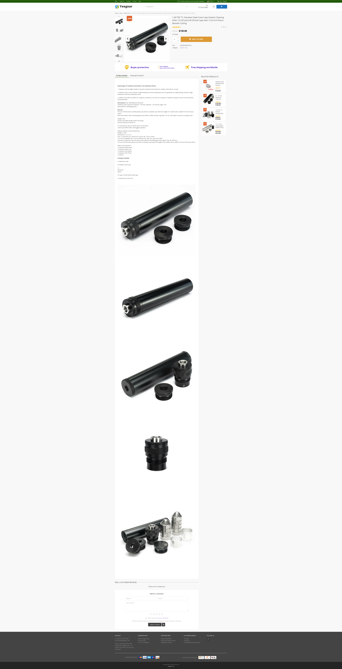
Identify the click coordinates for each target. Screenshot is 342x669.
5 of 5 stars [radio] (162, 614)
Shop (116, 1)
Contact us (187, 640)
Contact (134, 1)
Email (160, 598)
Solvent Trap (127, 13)
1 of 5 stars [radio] (151, 614)
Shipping (122, 1)
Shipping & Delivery (166, 642)
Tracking (128, 1)
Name (128, 598)
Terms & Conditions (162, 618)
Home (116, 13)
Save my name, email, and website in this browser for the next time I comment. (157, 621)
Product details (121, 75)
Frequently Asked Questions (192, 642)
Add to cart (197, 39)
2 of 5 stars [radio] (154, 614)
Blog (140, 1)
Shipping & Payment (137, 75)
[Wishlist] (214, 7)
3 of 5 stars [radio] (156, 614)
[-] (178, 40)
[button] (211, 1)
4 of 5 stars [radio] (159, 614)
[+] (178, 38)
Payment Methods (166, 639)
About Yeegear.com (143, 639)
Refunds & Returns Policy (168, 640)
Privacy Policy (142, 640)
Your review (130, 603)
